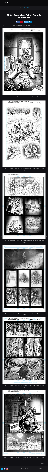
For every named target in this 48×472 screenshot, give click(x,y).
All (19, 7)
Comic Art (26, 7)
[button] (43, 463)
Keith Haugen (8, 3)
